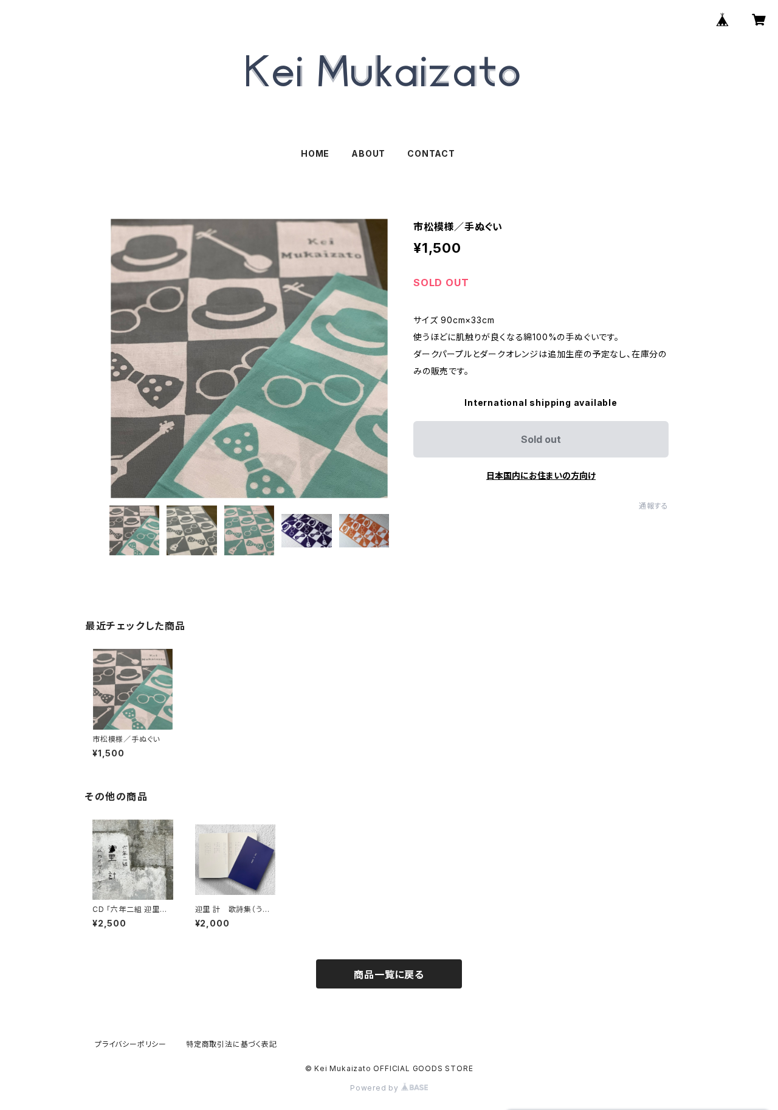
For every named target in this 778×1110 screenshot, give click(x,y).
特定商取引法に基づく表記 (231, 1044)
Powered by (375, 1087)
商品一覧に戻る (389, 974)
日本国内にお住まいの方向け (541, 475)
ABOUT (368, 153)
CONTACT (431, 153)
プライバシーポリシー (131, 1044)
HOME (315, 153)
